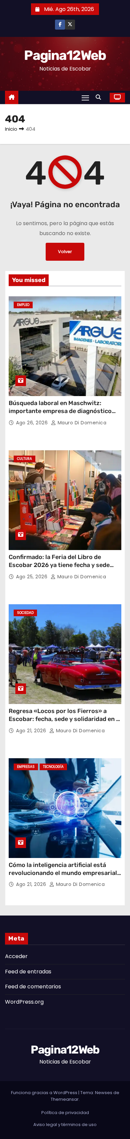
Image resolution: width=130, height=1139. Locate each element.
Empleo (23, 304)
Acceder (16, 956)
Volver (65, 251)
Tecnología (53, 766)
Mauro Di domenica (81, 422)
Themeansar (65, 1099)
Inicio (11, 128)
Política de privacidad (65, 1112)
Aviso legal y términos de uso (65, 1124)
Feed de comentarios (33, 986)
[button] (100, 97)
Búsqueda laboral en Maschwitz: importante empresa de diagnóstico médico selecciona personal (60, 411)
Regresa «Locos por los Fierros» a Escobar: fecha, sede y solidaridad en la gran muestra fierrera (65, 719)
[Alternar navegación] (85, 97)
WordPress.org (24, 1002)
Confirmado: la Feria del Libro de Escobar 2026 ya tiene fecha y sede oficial (59, 565)
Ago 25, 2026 (32, 576)
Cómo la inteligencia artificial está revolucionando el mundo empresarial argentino (63, 873)
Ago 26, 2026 (32, 422)
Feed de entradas (28, 971)
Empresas (26, 766)
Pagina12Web (65, 55)
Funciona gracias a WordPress (44, 1092)
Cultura (24, 458)
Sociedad (25, 612)
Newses (103, 1092)
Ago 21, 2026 (32, 730)
